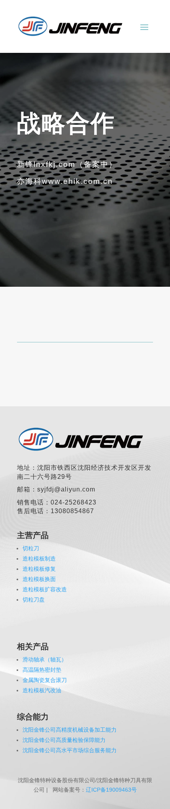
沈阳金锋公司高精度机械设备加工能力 (70, 730)
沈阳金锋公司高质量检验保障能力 (64, 740)
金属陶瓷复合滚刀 (45, 680)
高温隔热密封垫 (42, 670)
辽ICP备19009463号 (111, 790)
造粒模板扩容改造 (45, 589)
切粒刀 (31, 548)
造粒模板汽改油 (42, 690)
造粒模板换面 (39, 579)
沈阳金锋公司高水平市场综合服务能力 (70, 750)
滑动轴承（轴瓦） (45, 659)
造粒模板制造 (39, 558)
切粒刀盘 (34, 599)
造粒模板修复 (39, 569)
